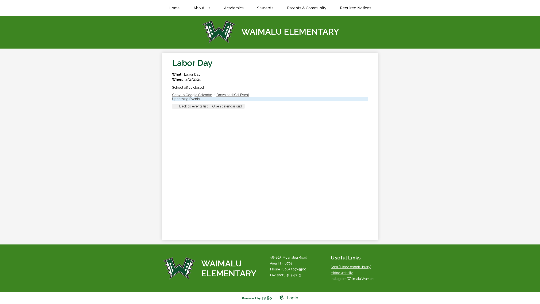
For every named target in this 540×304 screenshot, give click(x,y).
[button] (202, 7)
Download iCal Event (232, 95)
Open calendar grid (227, 106)
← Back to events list (191, 106)
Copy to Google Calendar (192, 95)
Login (288, 298)
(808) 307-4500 (293, 269)
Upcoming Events (186, 99)
